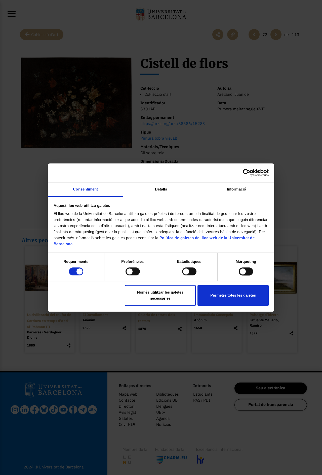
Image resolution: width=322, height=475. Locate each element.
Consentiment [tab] (85, 189)
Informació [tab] (236, 189)
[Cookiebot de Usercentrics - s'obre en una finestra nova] (247, 172)
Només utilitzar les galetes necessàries (160, 295)
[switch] (133, 271)
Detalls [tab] (161, 189)
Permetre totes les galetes (233, 295)
